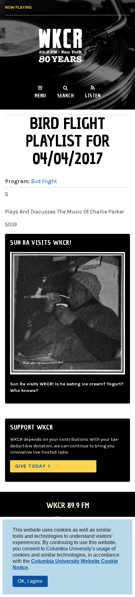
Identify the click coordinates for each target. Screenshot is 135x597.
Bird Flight (44, 181)
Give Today (30, 466)
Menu (40, 95)
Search (65, 95)
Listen (92, 95)
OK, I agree (30, 581)
